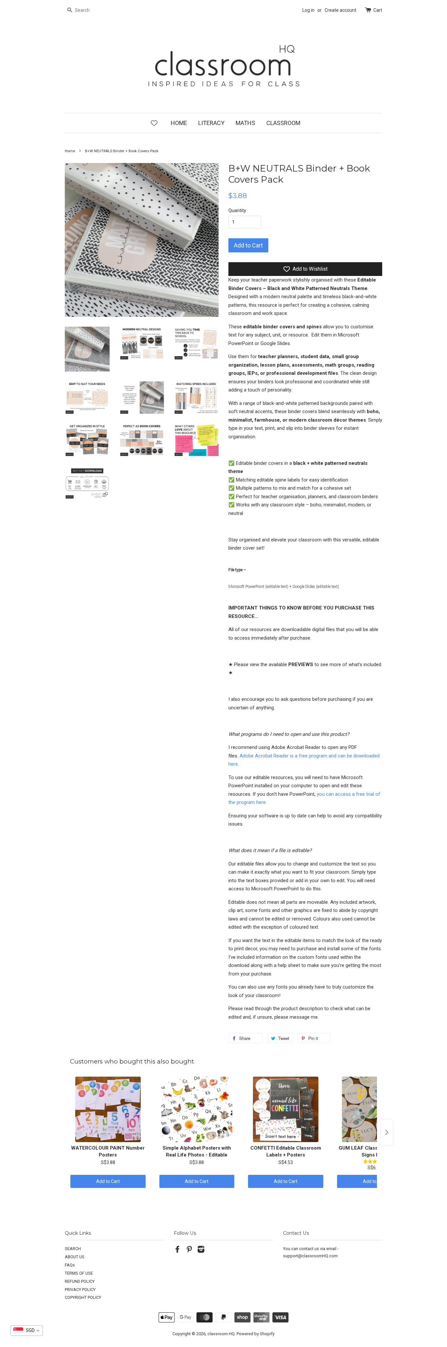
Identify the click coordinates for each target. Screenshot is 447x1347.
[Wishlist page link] (154, 122)
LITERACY (211, 122)
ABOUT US (74, 1256)
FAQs (70, 1265)
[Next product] (386, 1132)
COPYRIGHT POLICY (83, 1297)
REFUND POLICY (80, 1281)
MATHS (245, 122)
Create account (340, 10)
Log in (308, 10)
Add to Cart (108, 1181)
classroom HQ (221, 1333)
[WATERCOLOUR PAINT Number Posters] (108, 1109)
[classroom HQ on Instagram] (201, 1250)
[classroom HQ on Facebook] (177, 1250)
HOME (179, 122)
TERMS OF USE (79, 1273)
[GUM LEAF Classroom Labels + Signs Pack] (374, 1109)
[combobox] (26, 1330)
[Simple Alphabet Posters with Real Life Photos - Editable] (197, 1109)
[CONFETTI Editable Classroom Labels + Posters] (285, 1109)
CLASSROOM (283, 122)
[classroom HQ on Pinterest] (189, 1250)
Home (70, 151)
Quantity (237, 210)
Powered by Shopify (256, 1333)
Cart (377, 10)
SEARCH (73, 1248)
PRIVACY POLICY (80, 1289)
